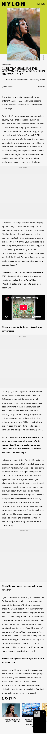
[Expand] (36, 712)
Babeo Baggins (34, 101)
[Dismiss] (43, 712)
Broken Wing (25, 280)
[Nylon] (13, 4)
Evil (6, 116)
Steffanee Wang (8, 87)
